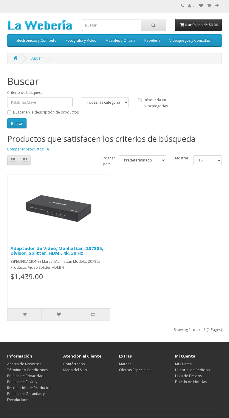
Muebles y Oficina (120, 40)
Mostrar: (180, 158)
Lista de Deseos (188, 375)
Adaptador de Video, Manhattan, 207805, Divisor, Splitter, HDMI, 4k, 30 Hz (56, 250)
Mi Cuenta (183, 363)
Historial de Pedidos (192, 369)
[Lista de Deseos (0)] (201, 5)
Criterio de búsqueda (25, 92)
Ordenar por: (105, 161)
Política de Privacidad (25, 375)
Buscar (36, 58)
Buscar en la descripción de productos (46, 112)
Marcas (125, 363)
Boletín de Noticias (191, 381)
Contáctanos (74, 363)
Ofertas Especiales (134, 369)
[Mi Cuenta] (191, 5)
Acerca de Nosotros (24, 363)
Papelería (152, 40)
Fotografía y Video (81, 40)
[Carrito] (209, 5)
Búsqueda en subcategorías (156, 102)
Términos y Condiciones (27, 369)
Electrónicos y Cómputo (36, 40)
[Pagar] (217, 5)
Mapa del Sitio (75, 369)
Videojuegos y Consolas (189, 40)
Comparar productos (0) (28, 149)
